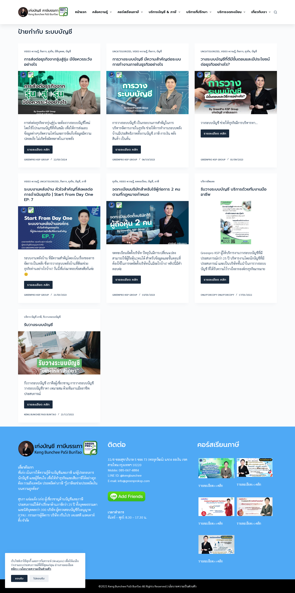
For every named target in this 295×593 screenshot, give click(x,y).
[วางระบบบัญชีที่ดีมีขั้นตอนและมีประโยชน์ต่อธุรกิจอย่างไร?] (236, 92)
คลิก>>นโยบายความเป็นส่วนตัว (31, 568)
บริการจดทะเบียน (229, 12)
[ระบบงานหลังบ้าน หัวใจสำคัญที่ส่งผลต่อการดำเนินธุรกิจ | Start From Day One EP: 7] (59, 227)
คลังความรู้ (100, 12)
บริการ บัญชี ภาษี (33, 316)
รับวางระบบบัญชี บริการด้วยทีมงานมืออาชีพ (234, 191)
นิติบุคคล (59, 51)
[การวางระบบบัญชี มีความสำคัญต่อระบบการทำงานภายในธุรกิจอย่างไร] (147, 92)
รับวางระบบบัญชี (52, 316)
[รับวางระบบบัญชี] (59, 352)
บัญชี (68, 51)
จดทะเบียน (140, 181)
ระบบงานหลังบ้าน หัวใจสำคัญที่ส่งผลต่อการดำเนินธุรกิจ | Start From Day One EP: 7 (58, 194)
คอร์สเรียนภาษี (128, 12)
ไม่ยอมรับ (39, 578)
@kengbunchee (131, 475)
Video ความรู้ (31, 51)
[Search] (275, 12)
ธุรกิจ (50, 51)
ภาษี (84, 181)
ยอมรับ (19, 578)
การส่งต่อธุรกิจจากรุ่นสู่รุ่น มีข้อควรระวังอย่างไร (58, 61)
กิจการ (43, 51)
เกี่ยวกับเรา (259, 12)
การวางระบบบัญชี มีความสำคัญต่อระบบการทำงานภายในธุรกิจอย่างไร (146, 61)
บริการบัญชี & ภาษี (162, 12)
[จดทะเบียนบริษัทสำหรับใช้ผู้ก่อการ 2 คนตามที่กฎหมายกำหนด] (147, 222)
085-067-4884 (129, 470)
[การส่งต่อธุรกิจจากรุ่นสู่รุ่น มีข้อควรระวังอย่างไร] (59, 92)
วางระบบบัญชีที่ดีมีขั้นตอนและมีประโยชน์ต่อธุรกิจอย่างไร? (235, 61)
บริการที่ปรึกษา (196, 12)
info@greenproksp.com (134, 481)
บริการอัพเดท (208, 181)
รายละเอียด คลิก (38, 150)
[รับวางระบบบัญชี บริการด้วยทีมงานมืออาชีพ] (236, 222)
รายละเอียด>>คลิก (210, 485)
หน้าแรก (80, 12)
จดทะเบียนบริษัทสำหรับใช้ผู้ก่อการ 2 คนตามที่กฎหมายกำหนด (146, 191)
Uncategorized (121, 51)
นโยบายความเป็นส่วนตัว (182, 586)
